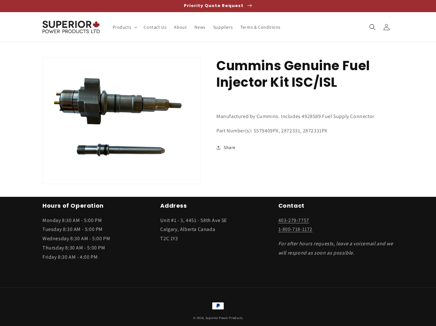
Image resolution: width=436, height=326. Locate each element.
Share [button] (230, 147)
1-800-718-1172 (295, 229)
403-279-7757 (293, 220)
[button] (124, 27)
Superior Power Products (224, 318)
